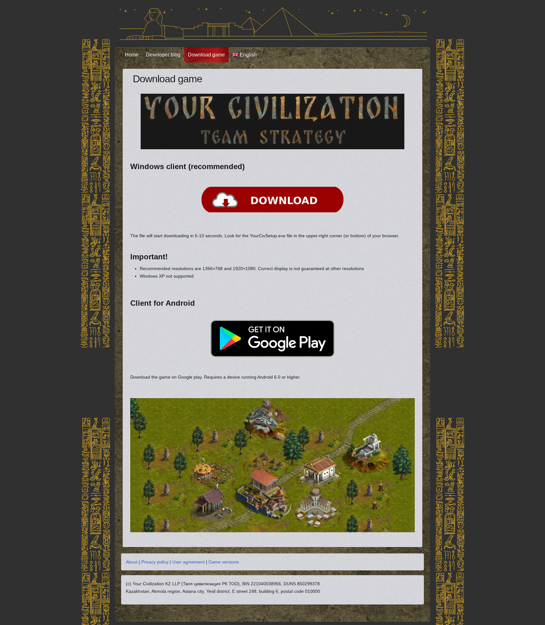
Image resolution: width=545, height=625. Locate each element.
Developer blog (163, 54)
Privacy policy (154, 561)
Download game (206, 54)
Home (131, 54)
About (132, 561)
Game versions (223, 561)
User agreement (188, 561)
